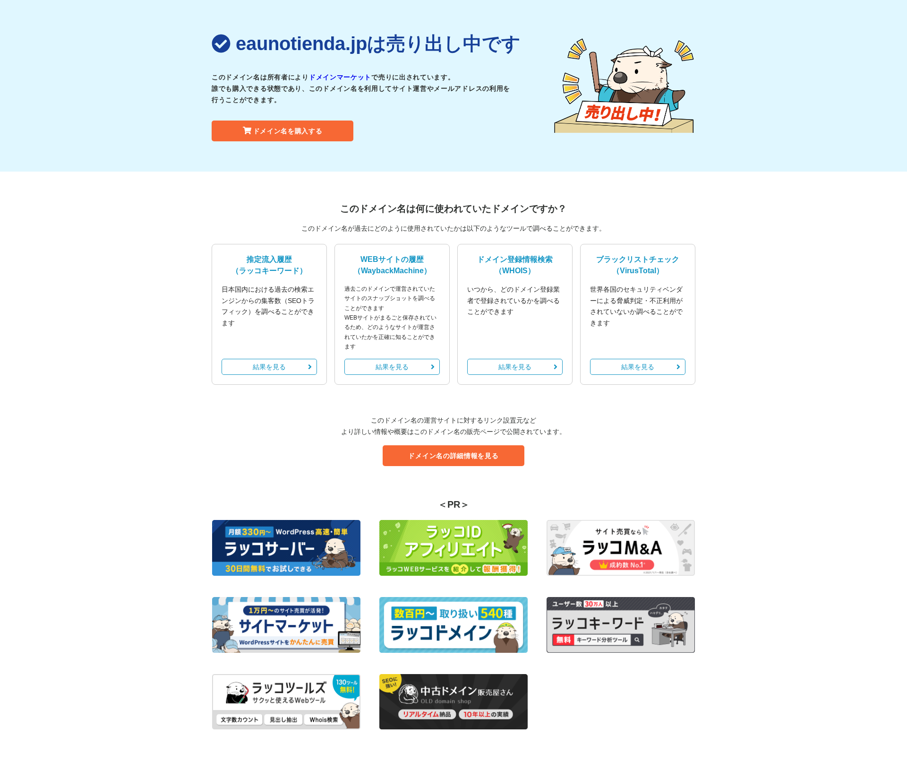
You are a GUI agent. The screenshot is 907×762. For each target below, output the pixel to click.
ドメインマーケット (340, 77)
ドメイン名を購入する (288, 131)
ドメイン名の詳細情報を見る (453, 455)
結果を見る (269, 367)
